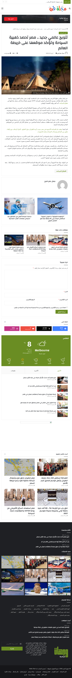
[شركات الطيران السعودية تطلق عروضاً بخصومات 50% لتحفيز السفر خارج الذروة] (12, 589)
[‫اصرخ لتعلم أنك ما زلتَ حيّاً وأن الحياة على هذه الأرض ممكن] (62, 380)
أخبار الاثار (44, 674)
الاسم (66, 291)
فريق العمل (13, 612)
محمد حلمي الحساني (65, 615)
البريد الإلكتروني (63, 299)
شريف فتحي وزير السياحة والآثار (43, 612)
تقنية (53, 609)
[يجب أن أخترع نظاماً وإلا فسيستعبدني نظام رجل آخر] (62, 388)
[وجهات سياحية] (57, 8)
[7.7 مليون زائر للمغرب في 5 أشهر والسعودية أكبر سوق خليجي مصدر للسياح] (59, 589)
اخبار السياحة (57, 29)
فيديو (25, 674)
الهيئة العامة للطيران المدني (63, 609)
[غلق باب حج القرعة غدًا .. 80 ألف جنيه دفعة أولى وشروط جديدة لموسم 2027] (52, 497)
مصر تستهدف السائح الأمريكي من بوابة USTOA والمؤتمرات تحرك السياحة (43, 2)
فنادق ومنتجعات (46, 671)
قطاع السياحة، (63, 103)
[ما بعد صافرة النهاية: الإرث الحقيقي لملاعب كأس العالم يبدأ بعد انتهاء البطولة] (14, 240)
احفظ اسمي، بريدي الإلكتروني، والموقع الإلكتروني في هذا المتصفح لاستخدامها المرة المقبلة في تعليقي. (40, 307)
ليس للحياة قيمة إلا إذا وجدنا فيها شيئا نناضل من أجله (41, 411)
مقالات (38, 674)
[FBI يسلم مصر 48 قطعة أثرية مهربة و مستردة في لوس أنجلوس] (36, 589)
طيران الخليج (22, 612)
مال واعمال (16, 671)
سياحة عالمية (7, 671)
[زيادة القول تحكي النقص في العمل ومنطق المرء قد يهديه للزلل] (62, 405)
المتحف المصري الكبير (28, 605)
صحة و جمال (31, 612)
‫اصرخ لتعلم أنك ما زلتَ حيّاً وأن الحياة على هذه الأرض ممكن (39, 378)
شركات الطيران (27, 609)
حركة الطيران (46, 609)
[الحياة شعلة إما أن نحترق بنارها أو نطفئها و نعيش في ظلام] (62, 396)
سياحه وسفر (31, 671)
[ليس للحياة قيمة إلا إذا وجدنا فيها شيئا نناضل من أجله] (62, 413)
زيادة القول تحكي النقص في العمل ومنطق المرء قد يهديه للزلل (38, 402)
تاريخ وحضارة (23, 671)
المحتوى (19, 605)
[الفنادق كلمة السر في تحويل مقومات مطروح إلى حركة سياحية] (58, 240)
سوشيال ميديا (31, 674)
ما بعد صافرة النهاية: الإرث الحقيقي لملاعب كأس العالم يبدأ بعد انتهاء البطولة (14, 249)
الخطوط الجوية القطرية (52, 605)
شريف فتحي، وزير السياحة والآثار (62, 612)
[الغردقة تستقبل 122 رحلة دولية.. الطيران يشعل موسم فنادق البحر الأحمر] (52, 467)
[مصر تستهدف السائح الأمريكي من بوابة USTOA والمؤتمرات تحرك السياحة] (36, 240)
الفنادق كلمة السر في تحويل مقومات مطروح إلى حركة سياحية (58, 248)
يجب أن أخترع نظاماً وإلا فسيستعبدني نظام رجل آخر (42, 386)
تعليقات (13, 371)
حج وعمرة (38, 671)
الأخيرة (36, 371)
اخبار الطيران (55, 671)
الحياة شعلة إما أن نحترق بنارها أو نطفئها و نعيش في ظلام (39, 394)
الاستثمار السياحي (65, 605)
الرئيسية (64, 29)
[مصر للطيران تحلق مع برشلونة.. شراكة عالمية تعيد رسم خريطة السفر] (19, 467)
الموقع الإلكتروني (30, 299)
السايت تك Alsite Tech (35, 668)
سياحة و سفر (37, 609)
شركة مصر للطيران (16, 609)
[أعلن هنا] (36, 19)
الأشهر (59, 371)
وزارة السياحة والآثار (52, 615)
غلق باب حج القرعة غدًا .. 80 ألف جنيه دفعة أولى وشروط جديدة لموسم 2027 (53, 510)
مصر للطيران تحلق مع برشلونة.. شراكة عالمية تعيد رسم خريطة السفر (22, 480)
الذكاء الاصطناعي (41, 605)
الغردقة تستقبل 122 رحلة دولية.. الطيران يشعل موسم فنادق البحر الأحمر (54, 480)
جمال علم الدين (60, 53)
